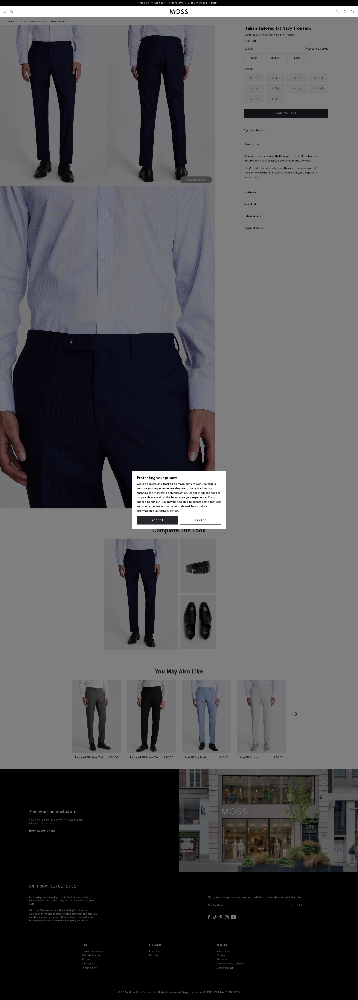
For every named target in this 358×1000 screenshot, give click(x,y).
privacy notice (169, 511)
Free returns (176, 2)
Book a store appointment (203, 3)
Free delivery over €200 (151, 2)
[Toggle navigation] (4, 11)
